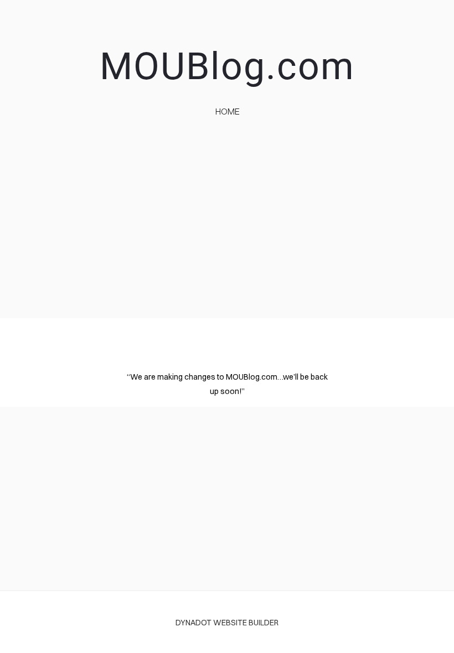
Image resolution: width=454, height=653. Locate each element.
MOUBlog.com (227, 66)
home (227, 111)
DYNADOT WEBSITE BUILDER (227, 623)
